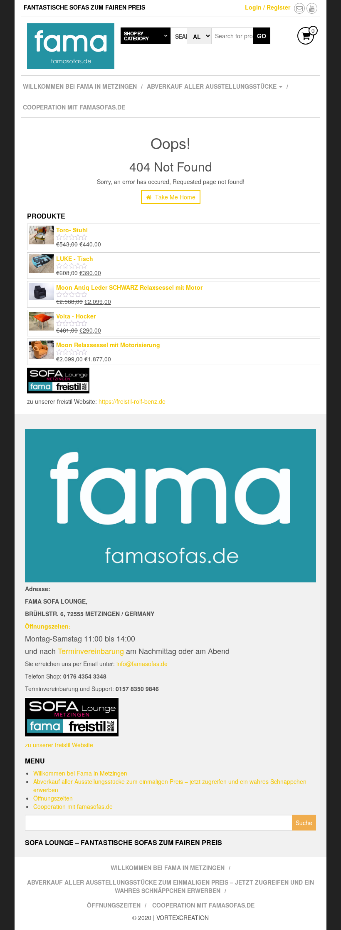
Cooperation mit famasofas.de (74, 107)
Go (261, 36)
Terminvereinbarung (91, 650)
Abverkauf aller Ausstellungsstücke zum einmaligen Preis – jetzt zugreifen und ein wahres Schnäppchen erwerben (170, 886)
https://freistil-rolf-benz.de (132, 401)
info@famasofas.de (142, 663)
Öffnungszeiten (53, 798)
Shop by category (136, 36)
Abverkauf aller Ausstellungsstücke (212, 86)
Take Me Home (174, 197)
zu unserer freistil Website (59, 745)
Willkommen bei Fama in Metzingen (80, 86)
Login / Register (267, 7)
